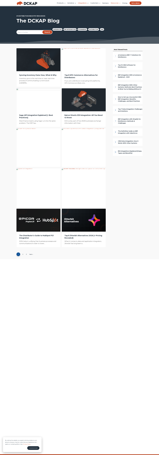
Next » (31, 254)
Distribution (93, 29)
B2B (102, 29)
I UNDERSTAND (33, 448)
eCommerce (82, 29)
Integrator (57, 29)
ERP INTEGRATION (70, 29)
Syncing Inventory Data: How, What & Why (37, 75)
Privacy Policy (27, 444)
